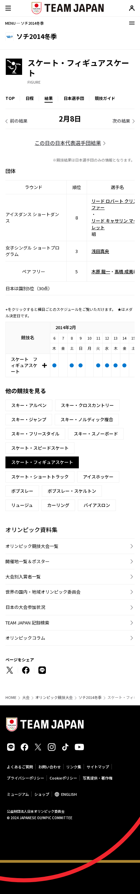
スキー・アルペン (29, 405)
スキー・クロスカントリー (87, 405)
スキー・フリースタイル (35, 433)
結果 (49, 98)
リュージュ (22, 505)
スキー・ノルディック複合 (86, 419)
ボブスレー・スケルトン (72, 491)
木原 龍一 (100, 271)
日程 (29, 98)
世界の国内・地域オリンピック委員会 (43, 592)
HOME (10, 697)
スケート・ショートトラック (40, 476)
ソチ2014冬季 (90, 697)
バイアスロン (97, 505)
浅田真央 (100, 251)
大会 (26, 697)
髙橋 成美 (124, 271)
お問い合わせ (49, 766)
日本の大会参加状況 (25, 607)
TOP (10, 98)
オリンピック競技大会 (54, 697)
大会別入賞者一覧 (23, 576)
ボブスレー (22, 491)
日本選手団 (74, 98)
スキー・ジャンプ (28, 419)
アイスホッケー (98, 476)
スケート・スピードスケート (40, 448)
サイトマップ (98, 766)
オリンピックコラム (25, 638)
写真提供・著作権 (97, 778)
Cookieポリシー (63, 778)
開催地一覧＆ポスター (27, 561)
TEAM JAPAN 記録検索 (27, 622)
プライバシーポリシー (25, 778)
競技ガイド (105, 98)
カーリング (58, 505)
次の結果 (121, 121)
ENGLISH (69, 794)
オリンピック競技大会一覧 (31, 546)
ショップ (41, 794)
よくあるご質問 (20, 766)
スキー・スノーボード (96, 433)
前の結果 (19, 121)
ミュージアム (18, 794)
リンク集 (73, 766)
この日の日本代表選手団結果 (68, 142)
